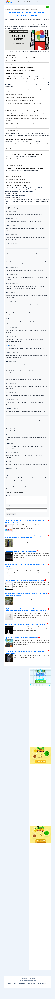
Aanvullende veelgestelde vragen (14, 73)
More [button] (49, 1)
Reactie (8, 495)
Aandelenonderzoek (41, 1)
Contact (14, 983)
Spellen (29, 1)
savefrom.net (20, 162)
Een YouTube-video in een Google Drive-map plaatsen (19, 67)
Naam (8, 505)
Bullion (34, 1)
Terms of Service (31, 983)
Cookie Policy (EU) (42, 983)
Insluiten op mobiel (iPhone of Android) (16, 64)
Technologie (19, 1)
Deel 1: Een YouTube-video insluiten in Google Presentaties (21, 57)
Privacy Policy (22, 983)
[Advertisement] (40, 694)
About (9, 983)
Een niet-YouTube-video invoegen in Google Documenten (20, 70)
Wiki (25, 1)
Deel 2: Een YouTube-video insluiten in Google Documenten (21, 61)
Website (8, 509)
